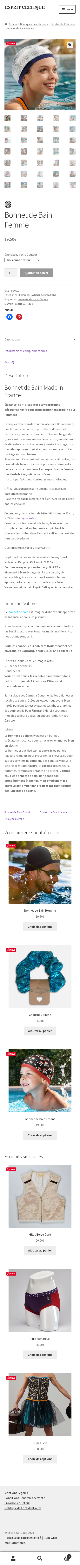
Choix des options (40, 926)
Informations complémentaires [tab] (25, 351)
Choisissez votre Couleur (20, 254)
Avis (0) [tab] (9, 362)
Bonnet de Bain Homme (53, 812)
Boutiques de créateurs (34, 24)
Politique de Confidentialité (22, 1508)
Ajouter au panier (36, 273)
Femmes (24, 295)
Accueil (13, 24)
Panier (61, 1555)
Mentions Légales (16, 1493)
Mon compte (13, 1558)
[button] (70, 45)
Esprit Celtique (24, 304)
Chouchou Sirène (14, 819)
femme (43, 299)
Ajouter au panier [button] (40, 1031)
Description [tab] (12, 339)
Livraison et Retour (17, 1503)
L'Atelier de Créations (63, 24)
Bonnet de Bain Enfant (17, 812)
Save (12, 43)
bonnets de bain (28, 299)
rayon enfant (29, 518)
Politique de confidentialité (22, 1538)
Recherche (40, 1558)
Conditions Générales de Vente (24, 1498)
